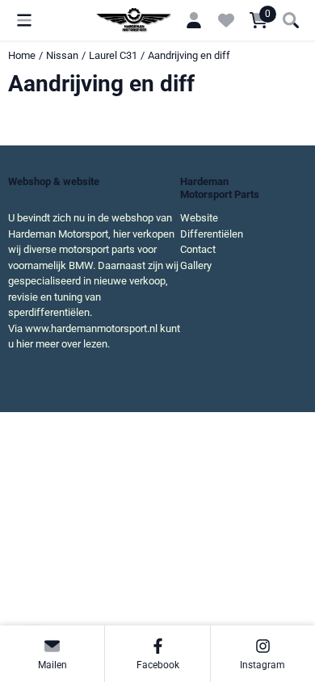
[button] (24, 20)
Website (199, 218)
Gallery (196, 265)
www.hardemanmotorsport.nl (91, 328)
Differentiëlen (211, 234)
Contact (198, 249)
